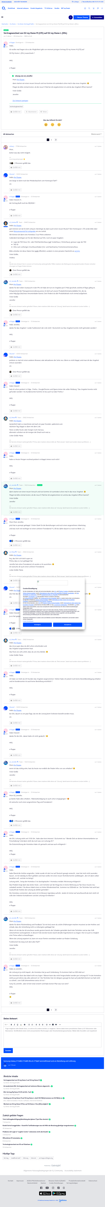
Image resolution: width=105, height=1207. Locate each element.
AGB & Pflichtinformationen (36, 1181)
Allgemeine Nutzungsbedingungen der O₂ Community (43, 1170)
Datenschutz (93, 1181)
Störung (25, 1158)
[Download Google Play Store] (59, 1195)
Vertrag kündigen (72, 1183)
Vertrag (6, 1158)
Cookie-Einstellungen (56, 1183)
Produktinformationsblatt (77, 1181)
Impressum (20, 1181)
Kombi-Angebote (36, 8)
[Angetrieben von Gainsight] (52, 1166)
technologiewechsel (16, 106)
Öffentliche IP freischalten (11, 1138)
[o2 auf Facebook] (41, 1188)
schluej (11, 146)
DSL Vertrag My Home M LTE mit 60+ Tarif (17, 1092)
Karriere (43, 1183)
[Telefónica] (62, 1200)
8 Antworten (7, 1141)
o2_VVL (77, 251)
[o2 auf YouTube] (47, 1188)
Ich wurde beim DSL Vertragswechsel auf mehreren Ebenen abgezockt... (26, 1086)
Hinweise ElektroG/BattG (57, 1181)
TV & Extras (48, 8)
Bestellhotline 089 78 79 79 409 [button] (93, 2)
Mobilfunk (11, 8)
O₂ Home (13, 24)
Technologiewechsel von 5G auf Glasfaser (16, 1144)
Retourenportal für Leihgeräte (25, 231)
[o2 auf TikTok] (58, 1188)
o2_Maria (12, 418)
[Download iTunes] (45, 1195)
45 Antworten (7, 1128)
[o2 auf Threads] (64, 1188)
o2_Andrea (12, 222)
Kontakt (10, 1181)
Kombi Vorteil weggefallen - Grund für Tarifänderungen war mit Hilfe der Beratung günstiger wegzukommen (38, 1125)
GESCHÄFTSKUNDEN (20, 2)
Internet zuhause (23, 8)
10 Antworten (7, 1147)
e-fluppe (12, 42)
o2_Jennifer (13, 281)
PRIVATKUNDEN (7, 2)
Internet (33, 1158)
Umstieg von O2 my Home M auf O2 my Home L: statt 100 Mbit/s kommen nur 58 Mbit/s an (32, 1098)
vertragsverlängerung (46, 1158)
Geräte (56, 8)
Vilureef (11, 174)
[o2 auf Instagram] (53, 1188)
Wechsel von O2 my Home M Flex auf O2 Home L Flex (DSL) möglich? (25, 1104)
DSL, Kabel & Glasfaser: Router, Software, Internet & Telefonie (22, 1101)
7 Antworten (7, 1122)
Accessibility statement (73, 1170)
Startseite (5, 24)
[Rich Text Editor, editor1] (52, 1037)
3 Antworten (7, 1135)
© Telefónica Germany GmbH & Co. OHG (48, 1200)
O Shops (76, 2)
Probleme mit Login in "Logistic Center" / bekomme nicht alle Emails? (25, 1132)
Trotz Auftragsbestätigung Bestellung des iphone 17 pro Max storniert (26, 1119)
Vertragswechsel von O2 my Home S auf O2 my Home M (21, 1080)
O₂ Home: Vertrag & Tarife (26, 24)
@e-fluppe (20, 79)
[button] (11, 8)
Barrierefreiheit (32, 1183)
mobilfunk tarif (15, 1158)
